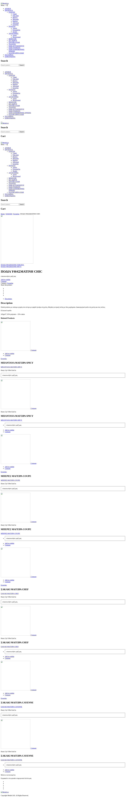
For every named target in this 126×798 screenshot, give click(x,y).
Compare (3, 281)
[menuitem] (8, 8)
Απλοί (15, 98)
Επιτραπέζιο (16, 93)
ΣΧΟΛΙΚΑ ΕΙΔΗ (14, 105)
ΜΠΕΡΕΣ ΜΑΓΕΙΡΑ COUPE (10, 480)
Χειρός (15, 95)
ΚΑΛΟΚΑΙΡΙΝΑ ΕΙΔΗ (16, 114)
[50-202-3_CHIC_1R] (17, 263)
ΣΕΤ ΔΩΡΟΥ (13, 104)
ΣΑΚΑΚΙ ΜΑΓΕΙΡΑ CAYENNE (11, 707)
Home (3, 214)
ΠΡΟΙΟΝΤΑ (9, 74)
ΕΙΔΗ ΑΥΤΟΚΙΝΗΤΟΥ (16, 109)
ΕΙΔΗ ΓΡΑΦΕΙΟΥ (14, 111)
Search (22, 65)
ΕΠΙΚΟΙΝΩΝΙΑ (10, 118)
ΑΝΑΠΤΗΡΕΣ (13, 97)
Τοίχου (15, 91)
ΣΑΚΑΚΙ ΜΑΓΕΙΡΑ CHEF (10, 593)
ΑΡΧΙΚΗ (8, 72)
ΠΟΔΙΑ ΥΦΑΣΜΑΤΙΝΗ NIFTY (11, 266)
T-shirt (15, 77)
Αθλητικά (16, 86)
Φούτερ (15, 81)
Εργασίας (16, 88)
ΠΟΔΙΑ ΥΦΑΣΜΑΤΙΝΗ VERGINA (12, 265)
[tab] (65, 299)
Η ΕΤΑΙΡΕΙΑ (9, 116)
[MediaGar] (5, 3)
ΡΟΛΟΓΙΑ (12, 89)
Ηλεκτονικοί (16, 100)
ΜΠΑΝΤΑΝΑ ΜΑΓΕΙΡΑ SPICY (11, 367)
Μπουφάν (16, 82)
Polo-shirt (16, 79)
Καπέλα (15, 84)
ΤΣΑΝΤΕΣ (12, 107)
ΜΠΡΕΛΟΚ (13, 102)
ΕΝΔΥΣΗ (12, 75)
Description (8, 299)
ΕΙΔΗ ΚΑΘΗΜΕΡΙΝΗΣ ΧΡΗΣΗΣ (20, 113)
